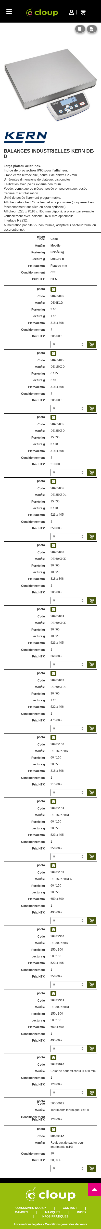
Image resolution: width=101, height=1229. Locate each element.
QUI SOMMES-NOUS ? (30, 1208)
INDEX (81, 1212)
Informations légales (28, 1224)
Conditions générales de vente (66, 1224)
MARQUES (52, 1212)
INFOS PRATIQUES (55, 1216)
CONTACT (70, 1208)
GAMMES (21, 1212)
